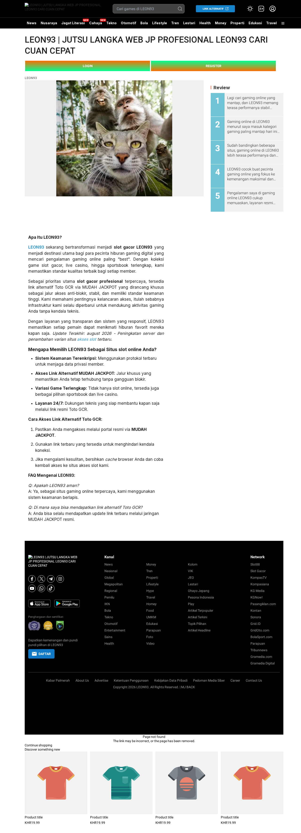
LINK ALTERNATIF (213, 8)
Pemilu (109, 597)
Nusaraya (49, 23)
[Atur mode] (250, 8)
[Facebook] (32, 579)
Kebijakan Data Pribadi (170, 680)
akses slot (86, 339)
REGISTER (213, 66)
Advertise (101, 680)
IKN (107, 604)
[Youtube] (32, 588)
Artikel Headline (199, 630)
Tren (175, 23)
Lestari (189, 24)
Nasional (110, 571)
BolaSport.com (261, 637)
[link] (261, 8)
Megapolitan (113, 584)
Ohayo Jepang (198, 591)
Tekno (111, 23)
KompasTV (258, 577)
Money (220, 23)
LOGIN (88, 66)
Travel (271, 23)
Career (235, 680)
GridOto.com (259, 630)
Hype (150, 591)
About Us (82, 680)
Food (150, 610)
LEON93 (31, 78)
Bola (144, 23)
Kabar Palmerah (58, 680)
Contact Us (254, 680)
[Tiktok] (51, 588)
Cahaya (95, 23)
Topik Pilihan (197, 624)
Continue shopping (38, 745)
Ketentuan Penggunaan (131, 680)
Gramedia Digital (262, 663)
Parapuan (153, 630)
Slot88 (255, 564)
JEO (191, 577)
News (31, 23)
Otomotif (128, 23)
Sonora (255, 617)
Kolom (192, 564)
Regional (110, 591)
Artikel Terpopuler (200, 610)
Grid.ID (255, 624)
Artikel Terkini (197, 617)
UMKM (151, 617)
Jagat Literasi (73, 23)
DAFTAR (45, 654)
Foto (149, 637)
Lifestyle (159, 23)
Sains (108, 637)
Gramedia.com (261, 657)
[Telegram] (51, 579)
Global (109, 577)
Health (205, 23)
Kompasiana (259, 584)
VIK (190, 571)
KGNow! (256, 597)
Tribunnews (258, 650)
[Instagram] (60, 579)
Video (150, 643)
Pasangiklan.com (263, 604)
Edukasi (255, 23)
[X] (41, 579)
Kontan (255, 610)
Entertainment (114, 630)
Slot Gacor (258, 571)
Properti (237, 23)
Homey (151, 604)
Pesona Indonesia (201, 597)
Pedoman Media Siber (209, 680)
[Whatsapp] (41, 588)
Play (191, 604)
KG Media (257, 591)
